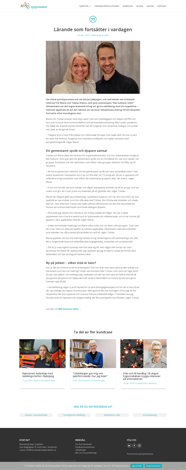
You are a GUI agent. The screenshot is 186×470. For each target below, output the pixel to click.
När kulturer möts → (69, 308)
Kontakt (162, 6)
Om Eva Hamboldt (83, 444)
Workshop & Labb (100, 35)
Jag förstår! (137, 466)
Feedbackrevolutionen (107, 6)
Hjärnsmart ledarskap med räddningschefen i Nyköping (38, 375)
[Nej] (182, 466)
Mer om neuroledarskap (86, 452)
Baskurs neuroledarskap (44, 380)
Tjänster (83, 6)
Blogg (139, 6)
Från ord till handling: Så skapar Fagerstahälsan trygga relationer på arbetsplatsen (142, 376)
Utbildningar (80, 450)
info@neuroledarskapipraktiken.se (41, 450)
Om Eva (150, 6)
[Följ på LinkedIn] (129, 446)
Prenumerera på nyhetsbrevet (140, 454)
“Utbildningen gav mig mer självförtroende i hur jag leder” (90, 375)
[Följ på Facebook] (134, 446)
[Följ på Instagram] (139, 446)
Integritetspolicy (153, 466)
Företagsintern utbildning (145, 383)
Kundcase (128, 6)
